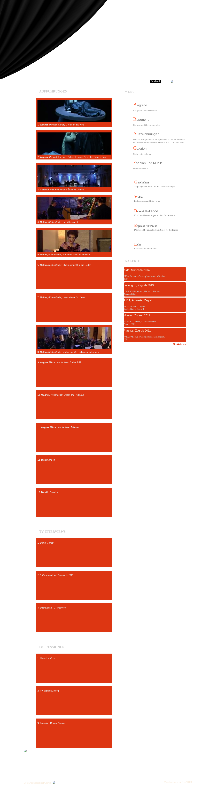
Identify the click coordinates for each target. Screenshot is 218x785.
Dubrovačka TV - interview (74, 625)
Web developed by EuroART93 (178, 782)
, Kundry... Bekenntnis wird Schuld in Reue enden (74, 152)
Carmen (74, 477)
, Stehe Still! (74, 379)
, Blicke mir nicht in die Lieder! (74, 282)
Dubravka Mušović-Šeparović (165, 66)
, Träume (74, 444)
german (10, 14)
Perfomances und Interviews (147, 201)
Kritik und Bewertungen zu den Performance (154, 215)
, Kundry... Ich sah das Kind (74, 119)
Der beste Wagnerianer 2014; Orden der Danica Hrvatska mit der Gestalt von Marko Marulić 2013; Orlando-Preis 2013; (159, 140)
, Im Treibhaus (74, 412)
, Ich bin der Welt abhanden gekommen (74, 347)
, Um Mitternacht (74, 217)
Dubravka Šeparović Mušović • (38, 783)
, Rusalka (74, 509)
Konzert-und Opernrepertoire (146, 124)
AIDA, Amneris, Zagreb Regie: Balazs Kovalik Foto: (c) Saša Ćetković (134, 309)
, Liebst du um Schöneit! (74, 314)
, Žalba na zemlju (74, 184)
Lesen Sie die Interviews (145, 248)
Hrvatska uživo (74, 675)
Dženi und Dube (140, 168)
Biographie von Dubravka (145, 110)
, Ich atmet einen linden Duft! (74, 249)
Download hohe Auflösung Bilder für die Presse (156, 230)
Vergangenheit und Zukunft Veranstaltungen (154, 186)
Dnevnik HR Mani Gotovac (74, 740)
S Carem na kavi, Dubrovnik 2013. (74, 592)
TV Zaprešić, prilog (74, 708)
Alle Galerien (179, 344)
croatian (10, 5)
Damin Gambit (74, 560)
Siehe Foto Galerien (142, 153)
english (10, 10)
